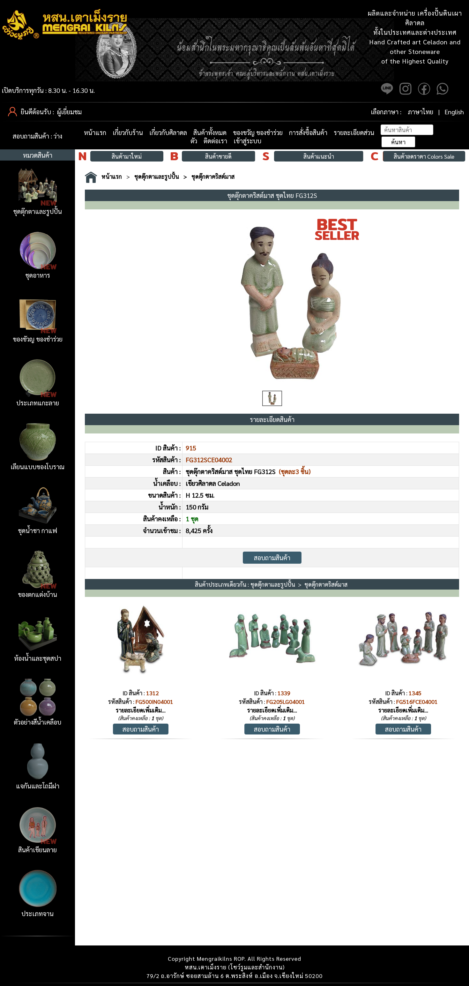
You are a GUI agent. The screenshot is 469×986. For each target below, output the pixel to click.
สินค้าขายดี (218, 156)
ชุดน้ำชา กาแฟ (37, 530)
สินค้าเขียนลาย (37, 850)
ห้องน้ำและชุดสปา (37, 658)
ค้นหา (398, 142)
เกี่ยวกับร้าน (128, 132)
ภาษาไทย (420, 112)
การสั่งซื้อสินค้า (308, 132)
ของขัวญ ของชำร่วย (38, 339)
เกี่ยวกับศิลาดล (168, 132)
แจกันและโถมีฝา (37, 786)
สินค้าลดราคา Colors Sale (424, 156)
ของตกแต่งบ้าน (37, 594)
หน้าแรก (95, 132)
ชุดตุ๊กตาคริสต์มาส (212, 176)
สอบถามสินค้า (272, 557)
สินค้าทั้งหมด (210, 132)
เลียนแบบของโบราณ (37, 467)
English (454, 112)
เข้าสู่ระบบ (247, 141)
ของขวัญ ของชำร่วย (258, 132)
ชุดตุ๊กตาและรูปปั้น (37, 211)
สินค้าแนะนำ (318, 156)
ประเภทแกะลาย (37, 403)
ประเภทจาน (37, 913)
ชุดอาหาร (37, 275)
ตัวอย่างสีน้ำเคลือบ (37, 722)
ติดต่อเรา (215, 141)
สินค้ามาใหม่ (127, 156)
